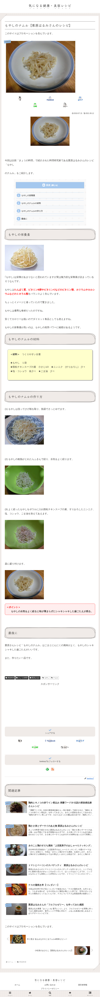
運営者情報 (82, 985)
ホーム (17, 985)
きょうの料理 (23, 678)
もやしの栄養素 (28, 195)
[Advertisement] (50, 704)
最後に (24, 219)
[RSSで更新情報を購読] (53, 769)
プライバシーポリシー (50, 989)
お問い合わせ (50, 985)
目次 (48, 185)
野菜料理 (11, 678)
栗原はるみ (36, 678)
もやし (46, 678)
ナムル (55, 678)
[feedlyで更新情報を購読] (47, 769)
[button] (65, 105)
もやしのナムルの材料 (31, 203)
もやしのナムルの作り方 (32, 211)
